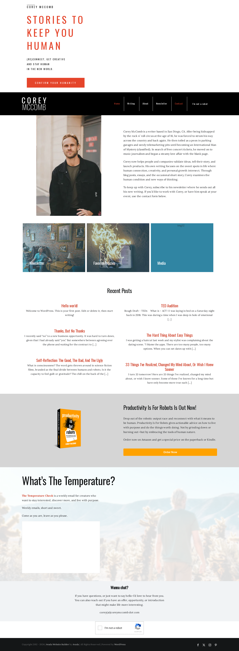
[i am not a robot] (119, 622)
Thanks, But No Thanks (69, 331)
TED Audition (169, 305)
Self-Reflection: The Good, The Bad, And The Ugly (69, 360)
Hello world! (69, 305)
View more (54, 247)
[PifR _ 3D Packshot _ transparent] (68, 405)
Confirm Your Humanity (55, 83)
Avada (76, 644)
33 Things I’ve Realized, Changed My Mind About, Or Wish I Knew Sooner (169, 366)
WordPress (120, 644)
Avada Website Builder (57, 644)
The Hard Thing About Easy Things (169, 335)
